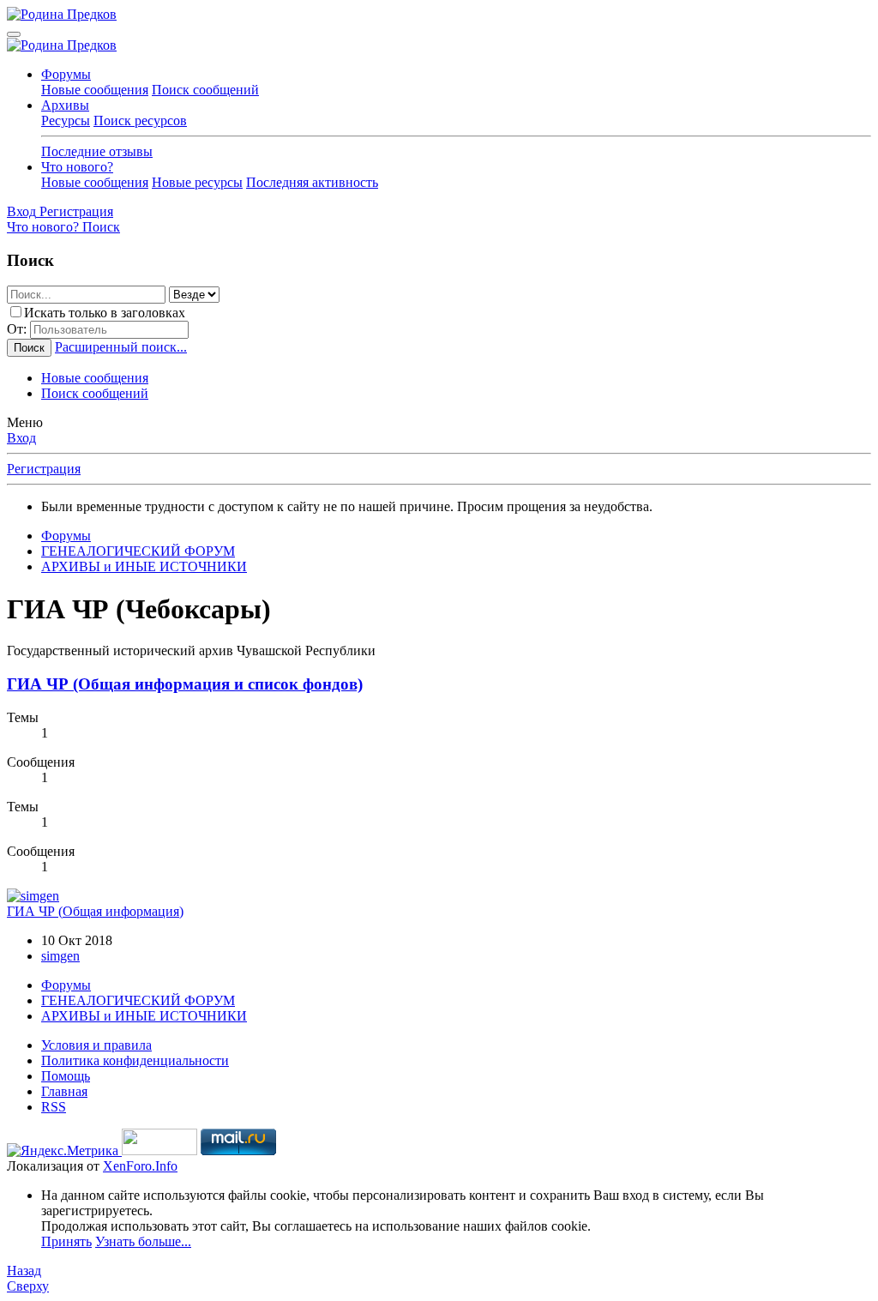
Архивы (65, 105)
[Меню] (14, 34)
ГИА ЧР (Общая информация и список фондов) (185, 684)
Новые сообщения (94, 89)
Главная (64, 1091)
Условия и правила (96, 1045)
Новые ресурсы (197, 182)
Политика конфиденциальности (135, 1060)
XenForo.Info (140, 1166)
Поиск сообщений (205, 89)
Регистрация (44, 468)
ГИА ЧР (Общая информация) (95, 911)
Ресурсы (65, 120)
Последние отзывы (97, 151)
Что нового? (77, 167)
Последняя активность (312, 182)
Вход (21, 438)
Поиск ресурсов (140, 120)
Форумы (66, 74)
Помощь (65, 1076)
